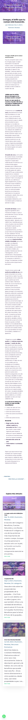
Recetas (17, 27)
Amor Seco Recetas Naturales (12, 639)
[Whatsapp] (4, 716)
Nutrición (11, 27)
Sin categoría (16, 583)
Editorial (10, 25)
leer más (7, 556)
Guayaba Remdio (9, 578)
